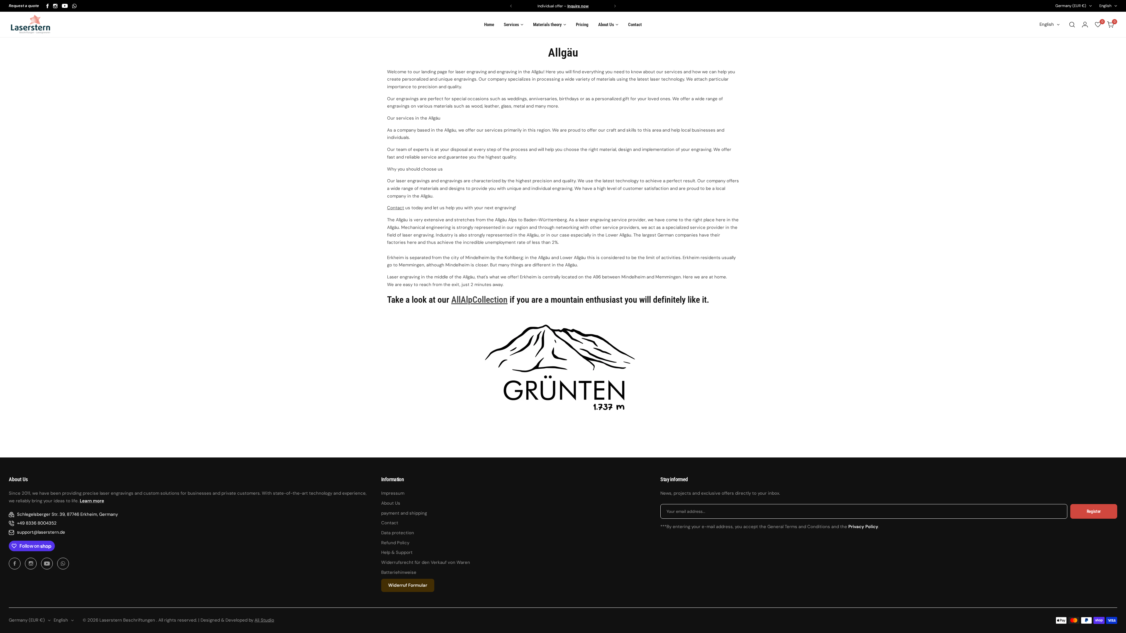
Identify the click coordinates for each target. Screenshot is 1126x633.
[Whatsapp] (74, 6)
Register (1094, 511)
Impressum (392, 493)
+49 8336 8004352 (37, 523)
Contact (395, 208)
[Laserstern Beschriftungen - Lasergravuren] (30, 24)
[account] (1084, 24)
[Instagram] (55, 6)
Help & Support (397, 552)
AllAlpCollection (479, 300)
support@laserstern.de (41, 532)
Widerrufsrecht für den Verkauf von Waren (425, 562)
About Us (390, 503)
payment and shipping (404, 513)
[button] (511, 6)
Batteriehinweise (398, 572)
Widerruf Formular (407, 585)
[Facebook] (47, 6)
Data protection (397, 533)
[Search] (1072, 24)
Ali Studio (264, 620)
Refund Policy (395, 543)
